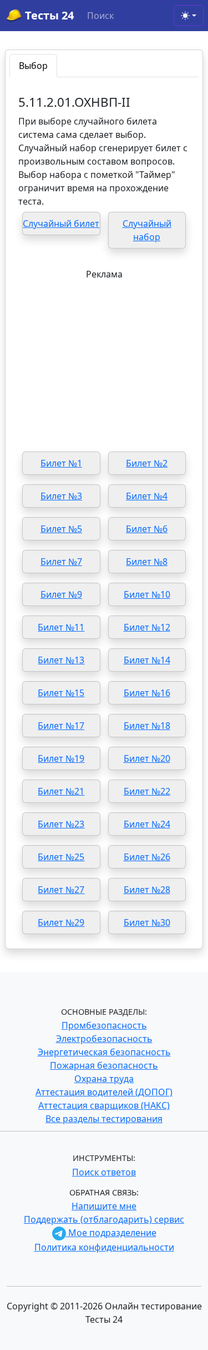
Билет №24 (147, 824)
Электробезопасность (104, 1039)
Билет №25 (61, 857)
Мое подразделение (111, 1233)
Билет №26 (147, 857)
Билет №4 (147, 496)
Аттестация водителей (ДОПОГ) (104, 1092)
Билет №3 (61, 496)
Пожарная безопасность (104, 1065)
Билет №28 (147, 890)
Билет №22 (147, 791)
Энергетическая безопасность (104, 1052)
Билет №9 (61, 594)
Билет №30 (147, 922)
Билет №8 (147, 561)
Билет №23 (61, 824)
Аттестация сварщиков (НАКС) (104, 1105)
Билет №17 (61, 725)
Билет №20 (147, 758)
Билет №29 (61, 922)
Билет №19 (61, 758)
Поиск (100, 15)
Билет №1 (61, 463)
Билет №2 (147, 463)
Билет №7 (61, 561)
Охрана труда (104, 1079)
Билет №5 (61, 529)
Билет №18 (147, 725)
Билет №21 (61, 791)
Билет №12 (147, 627)
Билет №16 (147, 693)
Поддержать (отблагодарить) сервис (104, 1219)
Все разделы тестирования (104, 1119)
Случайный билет (61, 223)
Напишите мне (104, 1206)
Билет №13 (61, 660)
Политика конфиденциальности (104, 1247)
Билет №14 (147, 660)
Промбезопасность (104, 1025)
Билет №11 (61, 627)
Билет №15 (61, 693)
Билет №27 (61, 890)
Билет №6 (147, 529)
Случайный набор (147, 230)
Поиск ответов (104, 1172)
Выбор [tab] (33, 65)
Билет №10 (147, 594)
